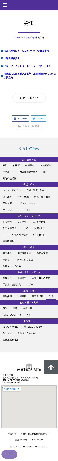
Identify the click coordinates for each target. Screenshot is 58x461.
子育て (7, 259)
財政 (15, 308)
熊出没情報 (39, 228)
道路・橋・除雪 (42, 197)
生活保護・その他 (12, 266)
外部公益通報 (9, 178)
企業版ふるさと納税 (27, 333)
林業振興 (21, 296)
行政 (5, 308)
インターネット (27, 203)
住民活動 (7, 333)
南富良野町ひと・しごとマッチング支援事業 (26, 51)
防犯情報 (21, 222)
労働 (51, 296)
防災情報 (7, 222)
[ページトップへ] (51, 367)
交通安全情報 (39, 222)
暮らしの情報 (30, 37)
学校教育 (7, 278)
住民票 (16, 165)
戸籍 (5, 165)
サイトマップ (37, 440)
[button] (20, 118)
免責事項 (12, 434)
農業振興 (7, 296)
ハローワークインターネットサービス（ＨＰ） (27, 66)
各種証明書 (45, 165)
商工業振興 (37, 296)
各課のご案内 (21, 440)
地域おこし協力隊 (33, 326)
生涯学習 (21, 278)
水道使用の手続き (29, 172)
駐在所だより (40, 235)
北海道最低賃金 (12, 58)
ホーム (17, 37)
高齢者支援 (42, 253)
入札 (28, 315)
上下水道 (7, 197)
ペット (27, 210)
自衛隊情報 (8, 241)
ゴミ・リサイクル (12, 190)
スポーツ (30, 284)
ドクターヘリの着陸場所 (15, 235)
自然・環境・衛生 (35, 190)
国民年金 (7, 253)
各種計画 (27, 308)
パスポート (8, 172)
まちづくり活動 (11, 326)
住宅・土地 (23, 197)
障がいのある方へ (26, 259)
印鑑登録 (29, 165)
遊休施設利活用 (11, 340)
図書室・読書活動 (12, 284)
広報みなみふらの (12, 315)
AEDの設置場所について (15, 228)
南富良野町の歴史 (41, 278)
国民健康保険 (24, 253)
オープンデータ (11, 210)
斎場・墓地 (8, 203)
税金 (45, 172)
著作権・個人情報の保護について (35, 434)
